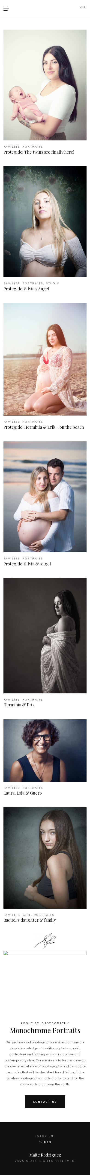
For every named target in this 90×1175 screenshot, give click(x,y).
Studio (53, 283)
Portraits (33, 146)
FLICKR (45, 1142)
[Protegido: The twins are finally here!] (45, 85)
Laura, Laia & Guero (22, 793)
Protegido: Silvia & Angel (27, 564)
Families (11, 146)
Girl (27, 915)
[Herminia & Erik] (45, 635)
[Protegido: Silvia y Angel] (45, 221)
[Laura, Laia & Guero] (45, 750)
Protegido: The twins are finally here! (38, 152)
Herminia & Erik (19, 704)
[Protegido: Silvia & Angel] (45, 496)
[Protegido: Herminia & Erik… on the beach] (45, 359)
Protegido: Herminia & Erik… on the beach (43, 427)
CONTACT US (45, 1101)
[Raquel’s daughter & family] (45, 858)
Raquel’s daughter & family (29, 920)
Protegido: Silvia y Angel (26, 288)
